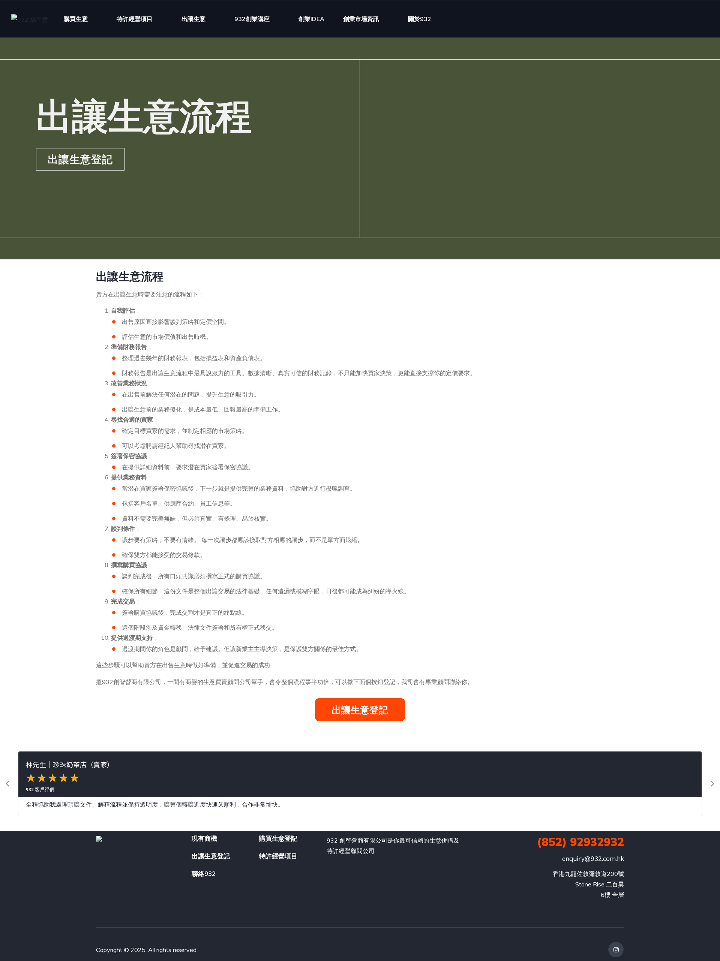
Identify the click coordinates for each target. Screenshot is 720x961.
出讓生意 (194, 18)
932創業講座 (252, 18)
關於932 (419, 18)
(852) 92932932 (580, 842)
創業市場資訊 (361, 18)
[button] (7, 783)
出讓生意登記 (211, 856)
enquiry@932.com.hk (593, 858)
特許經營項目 (135, 18)
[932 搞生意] (29, 19)
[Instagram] (616, 949)
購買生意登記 (278, 838)
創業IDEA (311, 18)
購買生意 (76, 18)
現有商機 (204, 838)
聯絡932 (204, 873)
